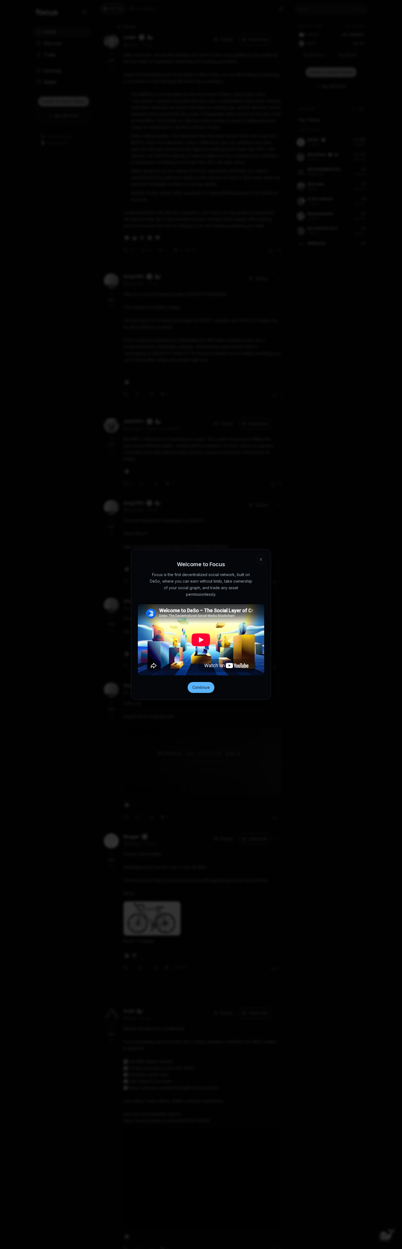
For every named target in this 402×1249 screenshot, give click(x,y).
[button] (261, 559)
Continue (201, 687)
